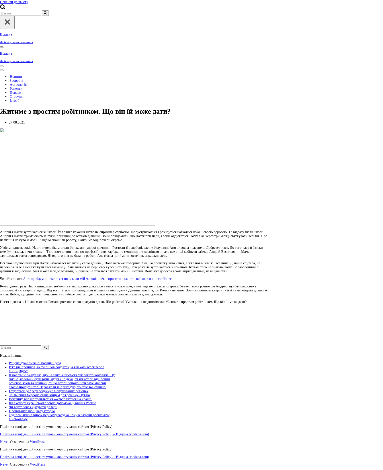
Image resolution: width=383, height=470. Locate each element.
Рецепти (16, 88)
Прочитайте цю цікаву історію (32, 411)
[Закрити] (7, 22)
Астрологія (18, 84)
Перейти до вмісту (14, 2)
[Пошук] (3, 8)
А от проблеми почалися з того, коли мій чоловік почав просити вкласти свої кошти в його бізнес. (97, 279)
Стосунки (17, 96)
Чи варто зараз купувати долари (33, 407)
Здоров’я (16, 80)
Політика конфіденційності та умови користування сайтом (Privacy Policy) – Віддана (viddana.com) (74, 434)
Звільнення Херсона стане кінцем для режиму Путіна (49, 395)
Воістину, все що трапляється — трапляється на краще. (50, 399)
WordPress (37, 442)
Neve (4, 442)
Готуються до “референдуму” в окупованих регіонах (48, 391)
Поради (15, 92)
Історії (14, 100)
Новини (16, 76)
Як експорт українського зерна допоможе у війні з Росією (52, 403)
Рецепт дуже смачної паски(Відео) (35, 363)
